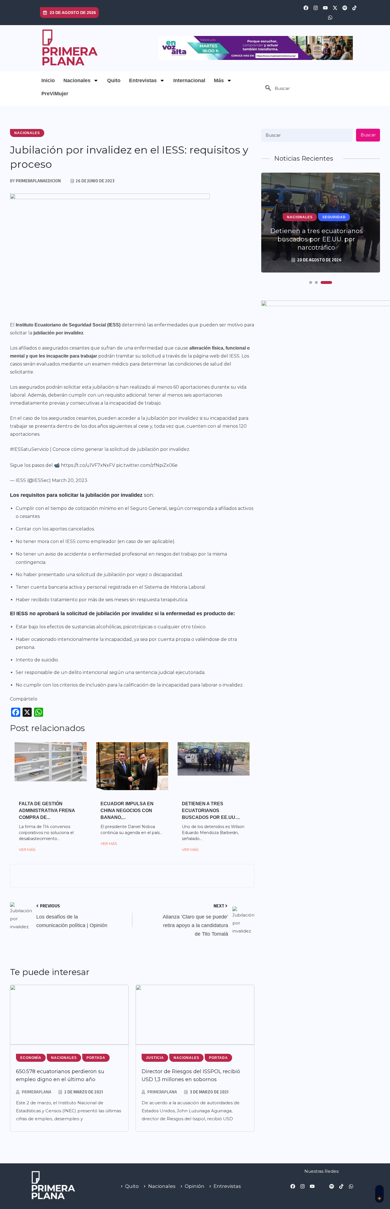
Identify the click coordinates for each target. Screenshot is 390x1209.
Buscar (368, 135)
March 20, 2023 (69, 480)
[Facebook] (306, 8)
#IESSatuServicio (29, 449)
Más (219, 80)
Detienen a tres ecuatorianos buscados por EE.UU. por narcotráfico (316, 239)
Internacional (189, 80)
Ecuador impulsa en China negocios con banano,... (127, 810)
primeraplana (36, 1091)
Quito (113, 80)
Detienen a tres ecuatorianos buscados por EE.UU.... (211, 810)
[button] (268, 88)
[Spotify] (344, 8)
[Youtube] (325, 8)
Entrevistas (143, 80)
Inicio (48, 80)
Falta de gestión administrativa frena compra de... (47, 810)
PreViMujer (54, 93)
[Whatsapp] (330, 17)
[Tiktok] (354, 8)
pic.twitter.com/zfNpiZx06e (147, 465)
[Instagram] (315, 8)
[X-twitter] (335, 8)
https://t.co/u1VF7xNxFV (88, 465)
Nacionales (77, 80)
